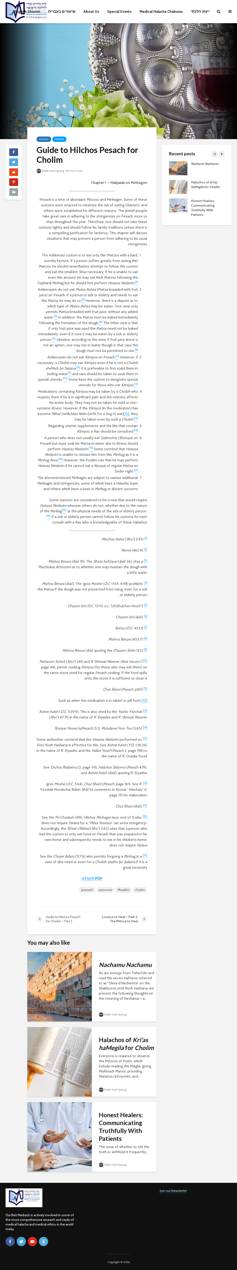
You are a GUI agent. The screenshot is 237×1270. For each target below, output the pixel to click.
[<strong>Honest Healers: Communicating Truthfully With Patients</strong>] (59, 1136)
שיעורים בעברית (61, 11)
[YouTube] (32, 1241)
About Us (91, 11)
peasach (87, 890)
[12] (126, 414)
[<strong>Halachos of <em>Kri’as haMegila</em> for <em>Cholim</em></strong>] (59, 1061)
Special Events (119, 11)
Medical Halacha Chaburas (161, 11)
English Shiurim (27, 11)
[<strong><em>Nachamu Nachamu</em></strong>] (59, 986)
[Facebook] (10, 1241)
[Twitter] (21, 1241)
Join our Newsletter (173, 1191)
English (44, 139)
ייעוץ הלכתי (200, 11)
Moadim (59, 139)
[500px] (43, 1241)
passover (105, 890)
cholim (140, 890)
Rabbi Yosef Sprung (53, 170)
